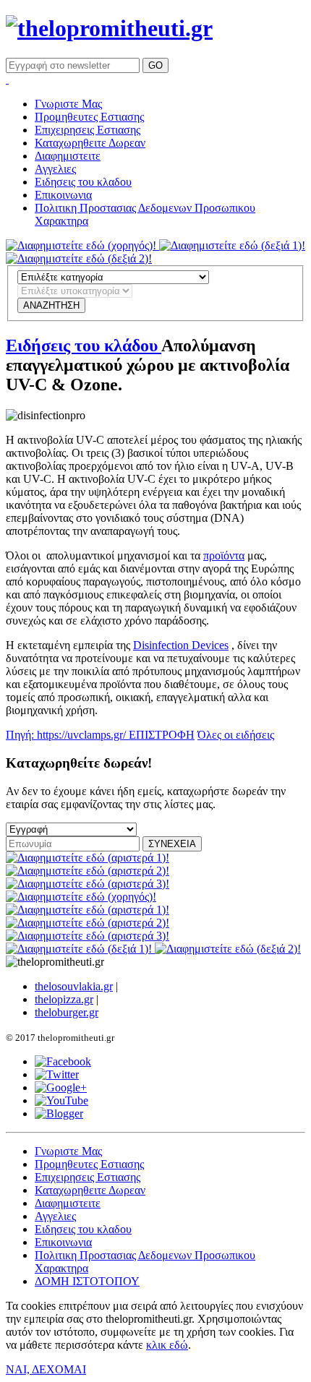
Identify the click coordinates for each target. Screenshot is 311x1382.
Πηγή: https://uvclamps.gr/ (67, 735)
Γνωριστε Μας (68, 104)
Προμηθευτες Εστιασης (89, 117)
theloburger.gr (66, 1012)
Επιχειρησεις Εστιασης (87, 130)
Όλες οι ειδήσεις (235, 735)
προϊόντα (223, 555)
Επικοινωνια (63, 195)
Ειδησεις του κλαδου (83, 182)
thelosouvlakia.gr (74, 986)
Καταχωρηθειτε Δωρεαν (90, 143)
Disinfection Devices (181, 645)
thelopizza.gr (64, 999)
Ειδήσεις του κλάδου (83, 345)
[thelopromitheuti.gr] (109, 28)
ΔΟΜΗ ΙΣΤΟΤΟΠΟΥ (87, 1281)
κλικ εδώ (167, 1345)
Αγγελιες (55, 169)
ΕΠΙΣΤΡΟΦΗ (162, 735)
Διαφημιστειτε (68, 156)
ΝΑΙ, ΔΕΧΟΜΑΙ (46, 1369)
